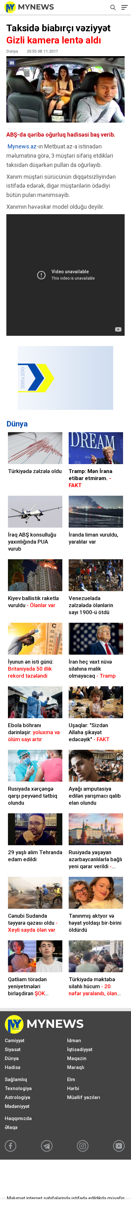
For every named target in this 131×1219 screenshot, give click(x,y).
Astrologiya (17, 1097)
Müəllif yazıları (83, 1097)
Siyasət (13, 1049)
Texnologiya (18, 1088)
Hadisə (12, 1067)
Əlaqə (11, 1127)
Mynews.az (22, 146)
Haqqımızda (18, 1118)
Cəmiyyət (14, 1040)
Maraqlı (75, 1067)
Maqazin (76, 1058)
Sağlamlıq (16, 1079)
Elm (71, 1079)
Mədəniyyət (17, 1106)
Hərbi (73, 1088)
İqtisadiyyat (80, 1049)
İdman (74, 1040)
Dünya (17, 423)
